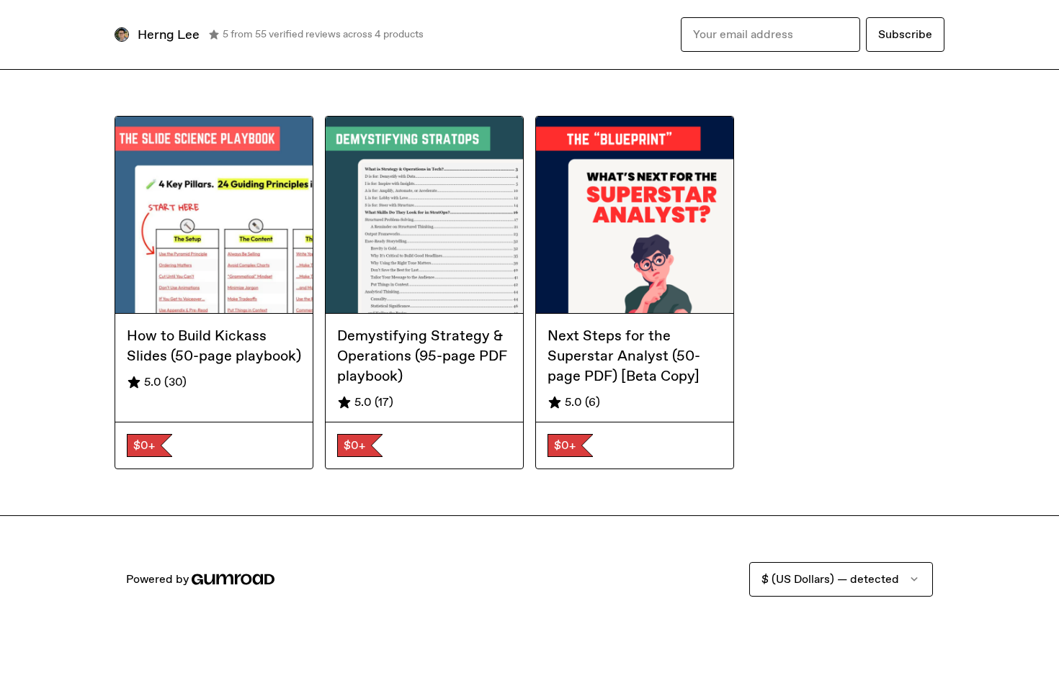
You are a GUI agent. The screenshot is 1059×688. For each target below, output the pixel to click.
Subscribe (905, 34)
